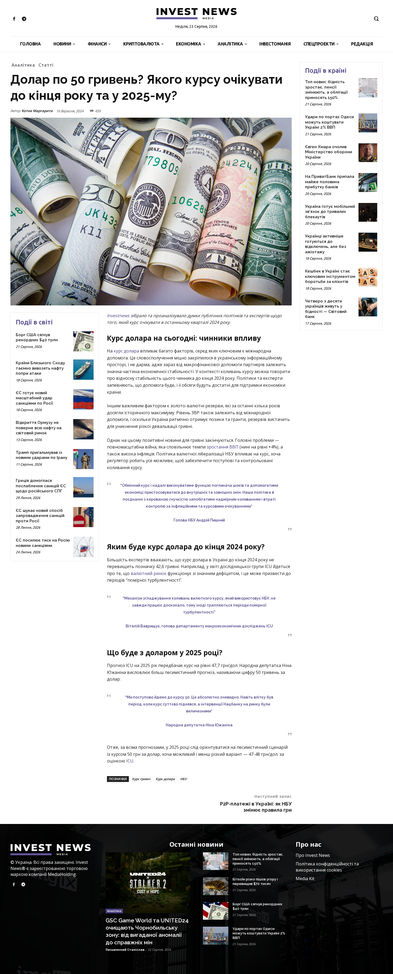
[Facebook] (14, 19)
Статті (45, 65)
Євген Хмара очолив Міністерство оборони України (328, 152)
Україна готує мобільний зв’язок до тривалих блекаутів (330, 211)
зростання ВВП (222, 447)
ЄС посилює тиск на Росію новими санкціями (43, 543)
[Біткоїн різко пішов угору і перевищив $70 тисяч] (215, 886)
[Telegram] (24, 19)
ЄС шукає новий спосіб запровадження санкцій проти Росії (40, 515)
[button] (376, 18)
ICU (129, 761)
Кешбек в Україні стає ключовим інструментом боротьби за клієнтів (330, 276)
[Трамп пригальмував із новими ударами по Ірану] (83, 459)
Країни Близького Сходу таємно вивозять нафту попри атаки (40, 368)
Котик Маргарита (37, 110)
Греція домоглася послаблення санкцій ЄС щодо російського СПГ (41, 485)
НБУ (183, 779)
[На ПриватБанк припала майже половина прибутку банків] (368, 182)
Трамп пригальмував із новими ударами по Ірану (41, 455)
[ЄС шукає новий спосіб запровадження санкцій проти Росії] (83, 517)
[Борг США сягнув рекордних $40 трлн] (83, 341)
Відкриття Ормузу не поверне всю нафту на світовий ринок (38, 427)
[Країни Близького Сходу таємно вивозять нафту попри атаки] (83, 369)
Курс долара (165, 779)
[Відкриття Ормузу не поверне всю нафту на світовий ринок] (83, 429)
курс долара (126, 351)
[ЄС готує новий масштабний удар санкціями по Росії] (83, 399)
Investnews (118, 316)
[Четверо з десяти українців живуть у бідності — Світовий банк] (368, 307)
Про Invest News (313, 855)
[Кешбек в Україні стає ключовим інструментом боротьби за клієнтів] (368, 277)
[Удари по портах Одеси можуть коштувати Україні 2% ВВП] (368, 122)
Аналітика (23, 65)
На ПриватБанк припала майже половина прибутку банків (329, 181)
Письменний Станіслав (125, 950)
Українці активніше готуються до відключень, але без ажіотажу (325, 244)
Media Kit (305, 878)
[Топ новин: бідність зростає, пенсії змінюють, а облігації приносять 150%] (368, 87)
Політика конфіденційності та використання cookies (327, 867)
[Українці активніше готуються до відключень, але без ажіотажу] (368, 242)
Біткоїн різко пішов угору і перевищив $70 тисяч (255, 881)
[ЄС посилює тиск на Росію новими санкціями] (83, 547)
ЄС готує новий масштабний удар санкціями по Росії (34, 398)
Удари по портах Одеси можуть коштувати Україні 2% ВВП (329, 122)
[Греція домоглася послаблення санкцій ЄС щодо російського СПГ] (83, 487)
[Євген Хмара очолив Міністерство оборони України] (368, 152)
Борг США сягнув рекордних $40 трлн (37, 337)
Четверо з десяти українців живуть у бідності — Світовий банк (325, 309)
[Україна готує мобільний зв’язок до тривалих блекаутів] (368, 212)
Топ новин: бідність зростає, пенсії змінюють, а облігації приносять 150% (326, 89)
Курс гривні (141, 779)
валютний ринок (149, 573)
